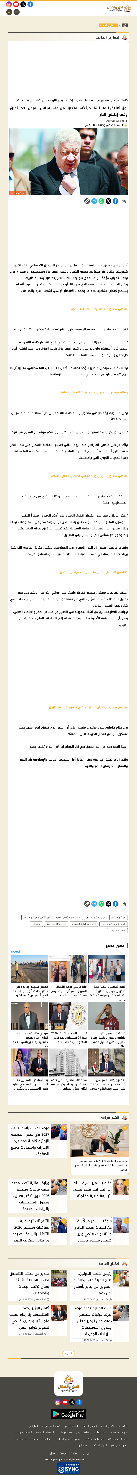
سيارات (35, 1439)
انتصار (102, 734)
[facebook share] (115, 201)
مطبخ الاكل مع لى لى (68, 1439)
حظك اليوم (82, 1445)
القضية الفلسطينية (56, 924)
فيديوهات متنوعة (51, 1426)
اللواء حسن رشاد (117, 931)
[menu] (16, 12)
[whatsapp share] (101, 201)
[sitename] (68, 1383)
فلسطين (36, 924)
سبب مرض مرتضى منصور (68, 917)
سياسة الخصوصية (69, 1453)
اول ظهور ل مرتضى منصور (37, 917)
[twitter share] (108, 201)
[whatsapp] (87, 201)
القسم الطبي (71, 1426)
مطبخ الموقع (83, 1432)
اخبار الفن (33, 1426)
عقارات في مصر (119, 1445)
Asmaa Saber (115, 121)
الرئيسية (122, 1426)
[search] (9, 12)
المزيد (68, 1353)
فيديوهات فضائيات (94, 1439)
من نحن (86, 1453)
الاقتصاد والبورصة (45, 1432)
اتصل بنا (51, 1453)
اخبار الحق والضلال (117, 1439)
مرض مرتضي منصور (96, 917)
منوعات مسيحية (118, 1432)
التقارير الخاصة (108, 25)
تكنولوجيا (47, 1439)
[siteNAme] (120, 8)
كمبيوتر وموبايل (24, 1432)
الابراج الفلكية (100, 1445)
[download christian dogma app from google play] (68, 1414)
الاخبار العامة (107, 1426)
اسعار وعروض (20, 1439)
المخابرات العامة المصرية (84, 924)
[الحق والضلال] (125, 25)
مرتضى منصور (87, 727)
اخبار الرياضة (100, 1432)
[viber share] (94, 201)
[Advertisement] (68, 70)
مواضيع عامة (65, 1432)
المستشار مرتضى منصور (113, 924)
